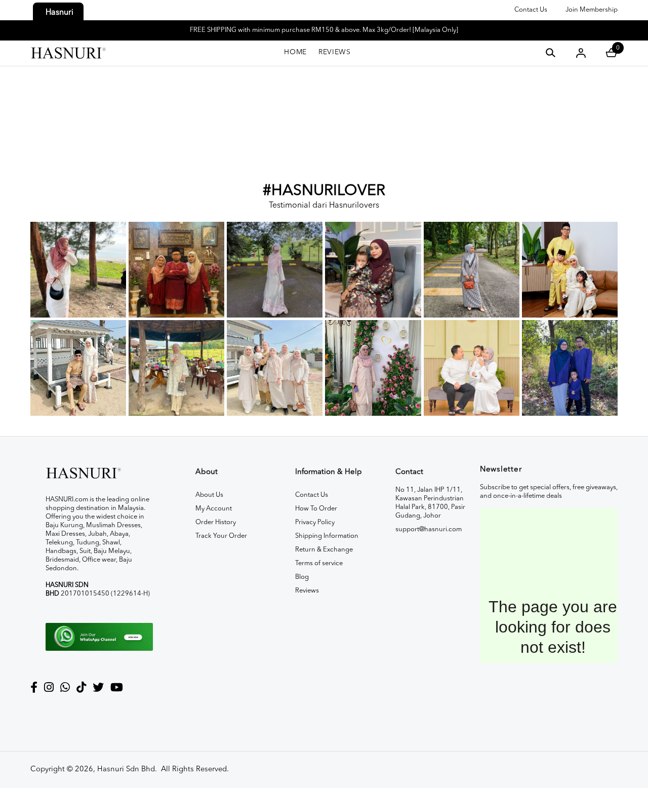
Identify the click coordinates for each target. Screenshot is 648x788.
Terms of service (319, 563)
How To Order (316, 508)
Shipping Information (326, 536)
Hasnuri (59, 13)
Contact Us (530, 10)
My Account (213, 508)
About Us (209, 495)
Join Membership (591, 10)
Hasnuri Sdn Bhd (126, 769)
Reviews (307, 590)
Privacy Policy (315, 522)
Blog (302, 577)
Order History (215, 522)
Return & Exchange (324, 549)
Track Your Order (221, 536)
